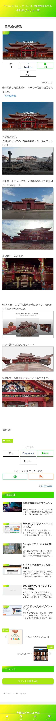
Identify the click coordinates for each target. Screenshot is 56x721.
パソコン (8, 441)
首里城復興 (10, 95)
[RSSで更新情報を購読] (41, 476)
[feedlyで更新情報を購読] (15, 476)
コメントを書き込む (28, 681)
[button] (28, 73)
